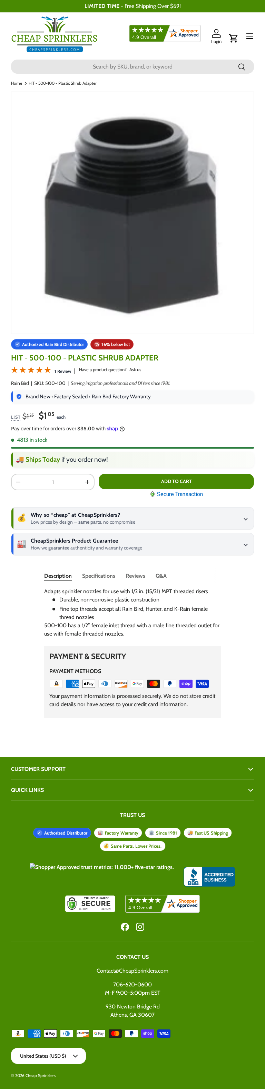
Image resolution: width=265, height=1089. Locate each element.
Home (16, 83)
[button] (233, 38)
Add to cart (176, 481)
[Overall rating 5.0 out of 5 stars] (31, 371)
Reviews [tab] (135, 576)
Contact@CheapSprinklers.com (132, 970)
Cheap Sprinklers (41, 1075)
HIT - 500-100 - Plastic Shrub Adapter (63, 83)
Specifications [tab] (98, 576)
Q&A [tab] (161, 576)
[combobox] (132, 67)
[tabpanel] (132, 612)
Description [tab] (58, 576)
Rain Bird (20, 383)
